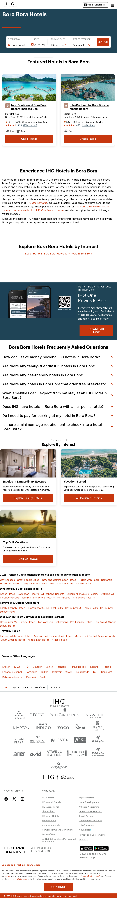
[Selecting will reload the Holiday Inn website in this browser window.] (98, 740)
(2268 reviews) (88, 125)
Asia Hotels (24, 636)
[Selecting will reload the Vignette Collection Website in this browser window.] (95, 714)
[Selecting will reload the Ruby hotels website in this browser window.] (80, 727)
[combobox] (18, 45)
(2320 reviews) (30, 125)
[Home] (6, 687)
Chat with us (48, 811)
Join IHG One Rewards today (47, 210)
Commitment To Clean (90, 820)
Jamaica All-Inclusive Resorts (38, 597)
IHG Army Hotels (50, 815)
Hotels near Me (9, 622)
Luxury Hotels (27, 622)
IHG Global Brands (51, 802)
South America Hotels (13, 639)
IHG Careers (48, 797)
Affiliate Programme (89, 806)
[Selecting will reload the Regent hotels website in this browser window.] (37, 714)
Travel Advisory (87, 815)
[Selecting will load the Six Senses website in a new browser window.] (19, 714)
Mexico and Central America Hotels (95, 636)
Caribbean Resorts (28, 593)
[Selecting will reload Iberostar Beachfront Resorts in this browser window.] (38, 740)
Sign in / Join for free (97, 5)
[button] (112, 5)
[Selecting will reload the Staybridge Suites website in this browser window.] (77, 752)
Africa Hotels (59, 639)
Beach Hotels (7, 593)
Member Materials (51, 825)
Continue (58, 887)
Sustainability (49, 820)
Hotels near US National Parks (45, 607)
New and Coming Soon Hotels (59, 579)
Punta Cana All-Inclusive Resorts (76, 597)
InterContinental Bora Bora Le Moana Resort (89, 107)
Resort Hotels (50, 583)
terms (7, 876)
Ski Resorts (15, 583)
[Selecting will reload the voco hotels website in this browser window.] (63, 727)
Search (103, 42)
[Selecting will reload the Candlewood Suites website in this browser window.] (58, 765)
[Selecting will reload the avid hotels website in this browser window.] (35, 752)
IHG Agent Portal (50, 806)
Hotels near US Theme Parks (81, 607)
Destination (14, 39)
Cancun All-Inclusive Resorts (82, 593)
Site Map (83, 839)
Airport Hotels (32, 583)
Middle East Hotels (39, 639)
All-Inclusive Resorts (52, 593)
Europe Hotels (8, 636)
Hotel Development (89, 802)
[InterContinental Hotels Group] (10, 4)
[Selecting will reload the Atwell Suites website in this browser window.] (54, 752)
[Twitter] (14, 799)
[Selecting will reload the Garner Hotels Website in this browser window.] (19, 752)
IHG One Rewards (37, 202)
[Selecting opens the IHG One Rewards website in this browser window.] (58, 777)
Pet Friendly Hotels (81, 622)
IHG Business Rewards (90, 811)
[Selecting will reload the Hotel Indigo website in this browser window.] (43, 727)
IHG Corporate (86, 825)
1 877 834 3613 (40, 851)
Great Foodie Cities (28, 579)
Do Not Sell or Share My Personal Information (59, 839)
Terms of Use (48, 834)
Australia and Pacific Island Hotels (53, 636)
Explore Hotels (86, 797)
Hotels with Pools (89, 579)
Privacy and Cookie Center (92, 834)
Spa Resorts (66, 583)
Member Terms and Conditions (57, 829)
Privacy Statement (18, 878)
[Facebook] (6, 799)
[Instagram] (22, 799)
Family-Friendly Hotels (12, 607)
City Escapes (7, 579)
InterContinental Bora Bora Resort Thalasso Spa (28, 107)
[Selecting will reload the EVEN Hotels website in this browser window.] (59, 740)
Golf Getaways (83, 583)
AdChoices (84, 829)
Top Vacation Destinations (53, 622)
